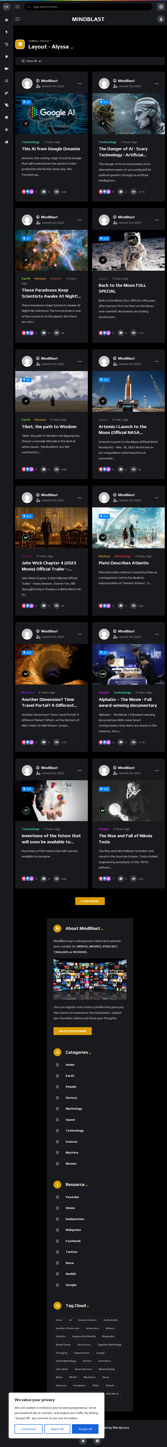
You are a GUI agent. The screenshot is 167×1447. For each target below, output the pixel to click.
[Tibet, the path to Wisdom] (51, 391)
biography (108, 1336)
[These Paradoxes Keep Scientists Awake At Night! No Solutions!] (51, 250)
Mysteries (90, 1377)
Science (56, 278)
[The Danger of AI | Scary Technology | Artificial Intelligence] (128, 113)
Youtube (72, 1197)
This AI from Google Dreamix (51, 148)
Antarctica (92, 1328)
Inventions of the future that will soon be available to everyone (51, 841)
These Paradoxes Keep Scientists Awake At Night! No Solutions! (50, 295)
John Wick (62, 1369)
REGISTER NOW (71, 1031)
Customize (28, 1429)
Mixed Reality (107, 1369)
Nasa (70, 1263)
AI (70, 1320)
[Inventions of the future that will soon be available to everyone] (51, 800)
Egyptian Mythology (110, 1344)
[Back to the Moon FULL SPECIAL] (128, 250)
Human (87, 1360)
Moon (59, 1377)
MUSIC (73, 1377)
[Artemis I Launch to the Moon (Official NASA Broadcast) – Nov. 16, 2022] (128, 391)
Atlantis (61, 1336)
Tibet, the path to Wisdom (49, 426)
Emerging (61, 1352)
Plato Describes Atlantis (124, 562)
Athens (109, 1328)
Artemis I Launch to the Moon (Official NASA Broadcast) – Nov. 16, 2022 (126, 432)
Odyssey (61, 1385)
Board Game (63, 1344)
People (104, 692)
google (100, 1352)
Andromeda (111, 1320)
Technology (31, 142)
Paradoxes (79, 1385)
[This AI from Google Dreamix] (51, 113)
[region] (56, 1415)
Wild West (112, 1393)
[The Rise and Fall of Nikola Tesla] (128, 800)
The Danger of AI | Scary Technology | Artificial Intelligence (123, 154)
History (40, 278)
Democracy (84, 1344)
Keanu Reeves (83, 1369)
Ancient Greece (87, 1320)
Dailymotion (75, 1219)
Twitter (72, 1252)
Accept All (85, 1429)
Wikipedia (73, 1230)
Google (71, 1285)
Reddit (71, 1273)
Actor (59, 1320)
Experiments (82, 1352)
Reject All (57, 1429)
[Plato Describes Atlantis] (128, 527)
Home (70, 1064)
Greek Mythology (66, 1360)
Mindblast (88, 19)
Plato (96, 1385)
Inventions (104, 1360)
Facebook (73, 1241)
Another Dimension (67, 1328)
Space (103, 278)
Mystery (28, 692)
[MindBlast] (27, 83)
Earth (26, 278)
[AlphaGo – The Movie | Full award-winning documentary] (128, 664)
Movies (27, 556)
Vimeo (70, 1208)
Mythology (122, 556)
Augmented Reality (84, 1336)
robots (110, 1385)
